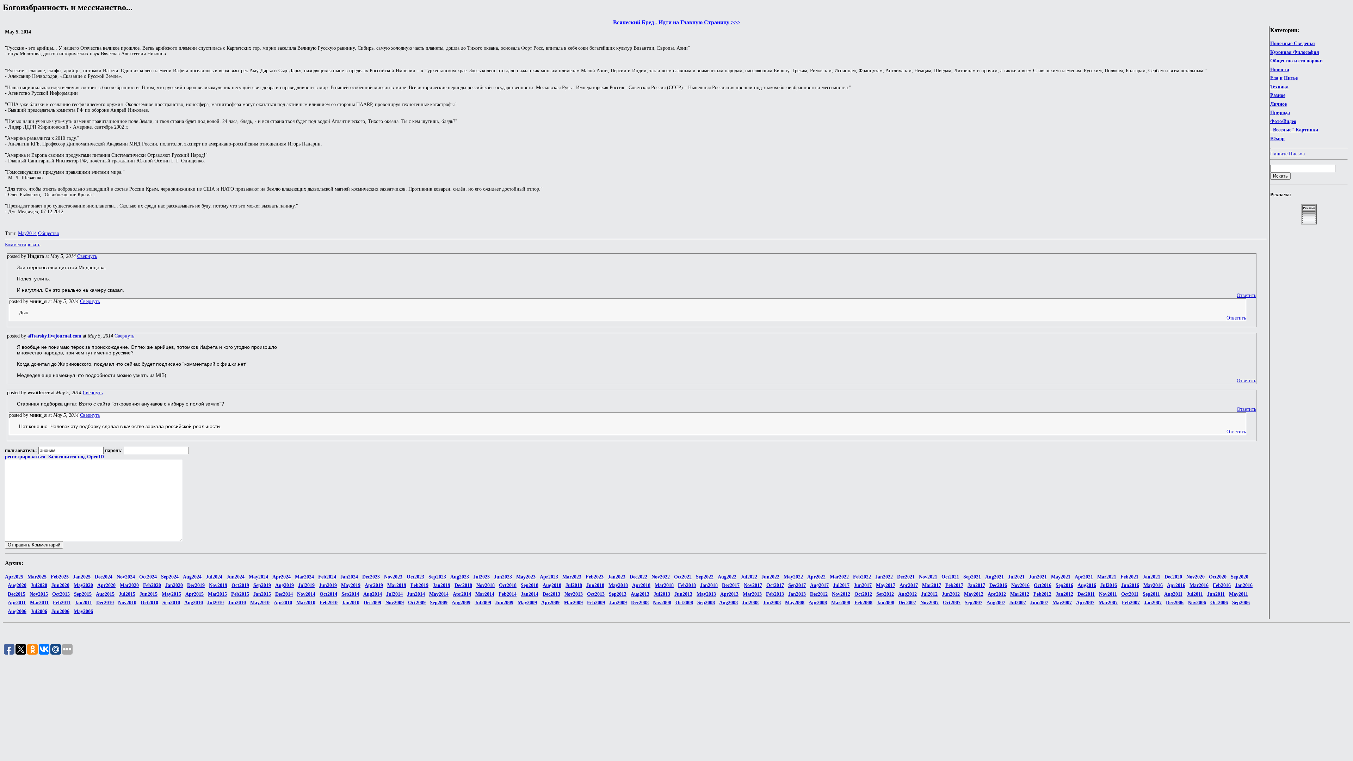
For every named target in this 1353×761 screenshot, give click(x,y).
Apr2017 (909, 585)
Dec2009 (372, 602)
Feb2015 (240, 594)
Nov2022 (660, 577)
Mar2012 (1019, 594)
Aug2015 (105, 594)
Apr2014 (462, 594)
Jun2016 (1130, 585)
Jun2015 (148, 594)
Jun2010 (237, 602)
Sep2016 (1064, 585)
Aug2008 (728, 602)
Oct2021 (950, 577)
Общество (48, 233)
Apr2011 (17, 602)
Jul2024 (214, 577)
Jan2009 (618, 602)
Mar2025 (37, 577)
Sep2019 (262, 585)
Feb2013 (775, 594)
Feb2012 (1042, 594)
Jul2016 (1108, 585)
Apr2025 (14, 577)
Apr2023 (549, 577)
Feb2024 (327, 577)
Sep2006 (1241, 602)
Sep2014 (350, 594)
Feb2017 (954, 585)
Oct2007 (951, 602)
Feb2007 (1131, 602)
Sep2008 (706, 602)
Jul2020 (39, 585)
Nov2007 (929, 602)
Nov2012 (841, 594)
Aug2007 (996, 602)
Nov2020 (1195, 577)
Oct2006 (1219, 602)
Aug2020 (17, 585)
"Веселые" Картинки (1294, 129)
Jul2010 (215, 602)
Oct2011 (1129, 594)
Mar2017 (931, 585)
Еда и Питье (1284, 78)
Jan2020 (174, 585)
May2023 (526, 577)
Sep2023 (437, 577)
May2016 (1153, 585)
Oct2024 (148, 577)
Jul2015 (127, 594)
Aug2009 (461, 602)
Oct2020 (1218, 577)
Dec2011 (1086, 594)
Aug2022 (727, 577)
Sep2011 (1151, 594)
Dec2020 (1173, 577)
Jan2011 (83, 602)
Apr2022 (816, 577)
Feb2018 (687, 585)
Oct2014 (328, 594)
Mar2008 (840, 602)
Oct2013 (596, 594)
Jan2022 (884, 577)
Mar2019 (396, 585)
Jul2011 (1195, 594)
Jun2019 (328, 585)
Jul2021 (1016, 577)
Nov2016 (1020, 585)
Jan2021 (1151, 577)
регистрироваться (25, 456)
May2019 (350, 585)
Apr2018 (641, 585)
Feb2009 (596, 602)
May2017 (885, 585)
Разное (1277, 95)
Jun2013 (683, 594)
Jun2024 (236, 577)
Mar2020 (129, 585)
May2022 (793, 577)
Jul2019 (306, 585)
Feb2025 (60, 577)
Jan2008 (885, 602)
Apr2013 (729, 594)
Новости (1279, 69)
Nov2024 (126, 577)
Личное (1278, 104)
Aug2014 (372, 594)
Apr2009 (550, 602)
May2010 (260, 602)
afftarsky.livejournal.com (54, 336)
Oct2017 (775, 585)
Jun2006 (60, 611)
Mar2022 (839, 577)
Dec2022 (638, 577)
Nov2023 (393, 577)
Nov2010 (127, 602)
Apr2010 (283, 602)
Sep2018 (529, 585)
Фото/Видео (1283, 121)
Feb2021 (1129, 577)
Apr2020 (106, 585)
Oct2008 (684, 602)
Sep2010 (171, 602)
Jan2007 (1153, 602)
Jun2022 (770, 577)
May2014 (27, 233)
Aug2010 (193, 602)
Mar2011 (39, 602)
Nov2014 (306, 594)
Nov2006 (1197, 602)
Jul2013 (662, 594)
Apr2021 (1084, 577)
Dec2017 (731, 585)
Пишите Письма (1287, 153)
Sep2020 (1239, 577)
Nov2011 (1108, 594)
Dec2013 (551, 594)
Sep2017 (797, 585)
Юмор (1277, 138)
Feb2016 (1222, 585)
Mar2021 (1106, 577)
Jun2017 (863, 585)
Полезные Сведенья (1292, 43)
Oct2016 (1042, 585)
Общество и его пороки (1296, 60)
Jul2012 (929, 594)
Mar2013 (752, 594)
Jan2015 (262, 594)
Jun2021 (1038, 577)
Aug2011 (1173, 594)
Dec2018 (463, 585)
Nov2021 (928, 577)
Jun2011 (1216, 594)
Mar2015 (217, 594)
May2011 (1238, 594)
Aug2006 (17, 611)
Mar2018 (664, 585)
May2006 (83, 611)
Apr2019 (374, 585)
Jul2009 (483, 602)
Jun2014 (416, 594)
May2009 (527, 602)
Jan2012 (1064, 594)
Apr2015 (194, 594)
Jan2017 (976, 585)
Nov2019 (218, 585)
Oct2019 (240, 585)
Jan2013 (797, 594)
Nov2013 (573, 594)
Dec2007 (907, 602)
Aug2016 (1086, 585)
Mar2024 (304, 577)
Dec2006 (1175, 602)
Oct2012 (863, 594)
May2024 (258, 577)
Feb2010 (329, 602)
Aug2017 (819, 585)
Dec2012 (819, 594)
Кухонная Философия (1294, 52)
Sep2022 (704, 577)
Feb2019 (419, 585)
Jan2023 (616, 577)
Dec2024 (103, 577)
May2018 (618, 585)
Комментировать (22, 244)
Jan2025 (82, 577)
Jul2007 (1017, 602)
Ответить (1246, 295)
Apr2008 (818, 602)
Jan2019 (441, 585)
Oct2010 (149, 602)
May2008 (794, 602)
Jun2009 (504, 602)
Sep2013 (617, 594)
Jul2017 (841, 585)
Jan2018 (709, 585)
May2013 (706, 594)
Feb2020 (152, 585)
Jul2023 (481, 577)
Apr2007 (1085, 602)
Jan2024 (349, 577)
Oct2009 (417, 602)
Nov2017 (753, 585)
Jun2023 (503, 577)
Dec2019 (196, 585)
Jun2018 (595, 585)
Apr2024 (281, 577)
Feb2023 (595, 577)
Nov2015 (39, 594)
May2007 (1062, 602)
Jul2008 (750, 602)
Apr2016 (1176, 585)
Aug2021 (994, 577)
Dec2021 (906, 577)
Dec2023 (371, 577)
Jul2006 (39, 611)
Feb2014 (508, 594)
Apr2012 (997, 594)
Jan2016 (1244, 585)
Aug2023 (459, 577)
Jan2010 (350, 602)
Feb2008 (863, 602)
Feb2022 (862, 577)
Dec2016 (998, 585)
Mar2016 (1199, 585)
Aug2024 (192, 577)
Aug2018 (552, 585)
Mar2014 (484, 594)
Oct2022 (683, 577)
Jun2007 (1039, 602)
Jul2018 (574, 585)
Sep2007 (973, 602)
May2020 (83, 585)
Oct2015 (61, 594)
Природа (1280, 112)
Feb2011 (61, 602)
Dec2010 (105, 602)
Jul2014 (394, 594)
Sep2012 (885, 594)
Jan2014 (529, 594)
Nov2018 (485, 585)
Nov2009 (394, 602)
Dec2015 (16, 594)
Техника (1279, 86)
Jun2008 (772, 602)
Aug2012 (907, 594)
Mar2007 (1108, 602)
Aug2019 (284, 585)
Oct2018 (508, 585)
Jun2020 (60, 585)
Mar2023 (571, 577)
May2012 (973, 594)
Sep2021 (972, 577)
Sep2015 (83, 594)
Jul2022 (749, 577)
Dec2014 (284, 594)
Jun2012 (951, 594)
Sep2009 (438, 602)
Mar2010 (305, 602)
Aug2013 (640, 594)
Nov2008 (662, 602)
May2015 (171, 594)
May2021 (1060, 577)
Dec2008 (640, 602)
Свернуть (87, 256)
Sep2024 (170, 577)
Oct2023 (415, 577)
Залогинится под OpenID (76, 456)
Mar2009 (573, 602)
